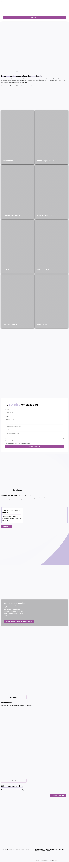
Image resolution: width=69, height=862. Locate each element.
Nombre (6, 409)
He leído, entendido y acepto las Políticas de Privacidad (18, 443)
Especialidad (8, 429)
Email (6, 423)
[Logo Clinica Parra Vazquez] (18, 2)
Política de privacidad (10, 440)
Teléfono (7, 416)
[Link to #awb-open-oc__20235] (65, 8)
